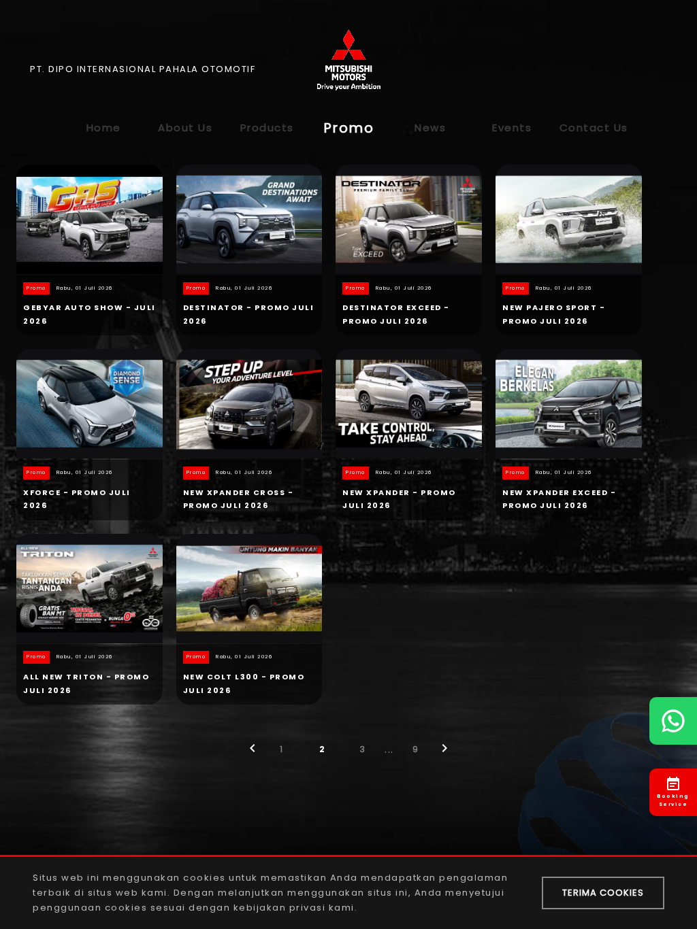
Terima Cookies (603, 892)
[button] (252, 752)
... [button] (389, 749)
